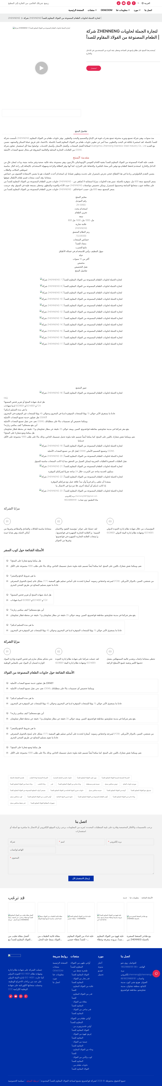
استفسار (93, 68)
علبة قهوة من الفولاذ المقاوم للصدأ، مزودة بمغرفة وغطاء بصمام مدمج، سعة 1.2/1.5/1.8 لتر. (110, 938)
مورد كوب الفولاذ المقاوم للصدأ (86, 778)
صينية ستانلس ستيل (95, 790)
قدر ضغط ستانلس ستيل (17, 803)
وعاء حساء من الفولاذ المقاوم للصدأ (21, 784)
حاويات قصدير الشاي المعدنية (62, 778)
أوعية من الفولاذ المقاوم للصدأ (116, 790)
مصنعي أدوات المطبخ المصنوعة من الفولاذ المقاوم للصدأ (27, 790)
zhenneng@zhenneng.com (142, 974)
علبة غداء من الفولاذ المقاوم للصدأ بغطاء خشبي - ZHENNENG (80, 938)
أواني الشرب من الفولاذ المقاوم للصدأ (39, 797)
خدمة (125, 898)
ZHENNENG (14, 18)
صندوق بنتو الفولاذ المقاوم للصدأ (141, 790)
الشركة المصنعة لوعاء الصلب (38, 778)
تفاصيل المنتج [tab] (81, 131)
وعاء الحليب (41, 784)
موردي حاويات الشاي (129, 784)
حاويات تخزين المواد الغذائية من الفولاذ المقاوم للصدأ (67, 790)
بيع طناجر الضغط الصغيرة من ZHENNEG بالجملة (139, 938)
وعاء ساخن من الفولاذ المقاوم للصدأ (69, 784)
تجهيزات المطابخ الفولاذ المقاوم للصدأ (43, 803)
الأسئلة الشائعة (147, 898)
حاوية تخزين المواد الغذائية (64, 797)
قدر (52, 784)
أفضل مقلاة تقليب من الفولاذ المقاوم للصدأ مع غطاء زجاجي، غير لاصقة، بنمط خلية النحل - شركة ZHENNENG (19, 938)
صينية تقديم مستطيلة (92, 784)
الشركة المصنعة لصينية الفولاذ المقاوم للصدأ (115, 778)
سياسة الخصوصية (16, 1081)
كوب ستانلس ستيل (16, 797)
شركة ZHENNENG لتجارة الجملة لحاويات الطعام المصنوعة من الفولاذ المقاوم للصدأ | (63, 18)
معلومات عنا (134, 898)
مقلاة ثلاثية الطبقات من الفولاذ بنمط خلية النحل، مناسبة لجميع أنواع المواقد (50, 938)
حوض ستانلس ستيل (111, 784)
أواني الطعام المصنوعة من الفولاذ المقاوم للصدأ (93, 797)
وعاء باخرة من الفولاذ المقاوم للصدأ (124, 797)
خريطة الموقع (33, 1081)
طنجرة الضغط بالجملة (17, 778)
